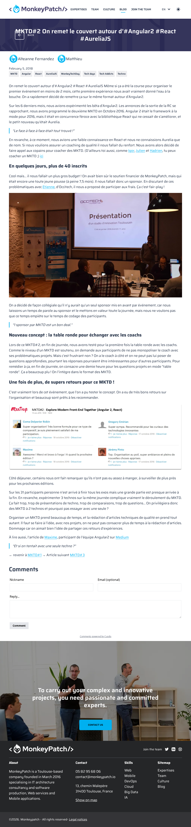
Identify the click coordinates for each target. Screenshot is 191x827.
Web (127, 770)
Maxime (50, 537)
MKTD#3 (77, 555)
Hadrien (156, 150)
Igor (131, 150)
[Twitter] (167, 749)
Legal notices (78, 819)
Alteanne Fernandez (36, 59)
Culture (109, 9)
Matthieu (74, 59)
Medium (122, 537)
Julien (140, 150)
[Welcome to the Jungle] (180, 749)
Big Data (131, 792)
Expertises (79, 9)
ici (41, 156)
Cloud (129, 786)
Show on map (86, 800)
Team (95, 9)
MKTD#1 (35, 555)
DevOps (130, 781)
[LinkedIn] (173, 749)
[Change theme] (178, 9)
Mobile (129, 775)
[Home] (38, 9)
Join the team (141, 9)
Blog (123, 9)
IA (126, 797)
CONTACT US (95, 724)
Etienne (49, 187)
